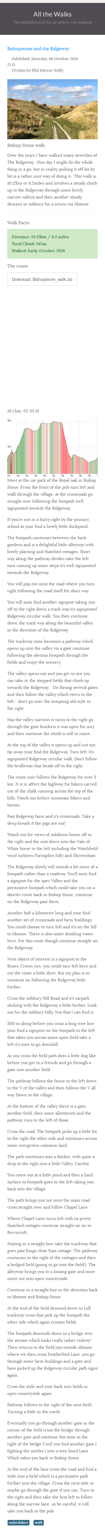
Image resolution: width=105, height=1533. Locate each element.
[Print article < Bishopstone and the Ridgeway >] (89, 59)
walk (39, 1522)
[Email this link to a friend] (96, 59)
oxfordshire (18, 1522)
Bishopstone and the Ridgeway (38, 48)
